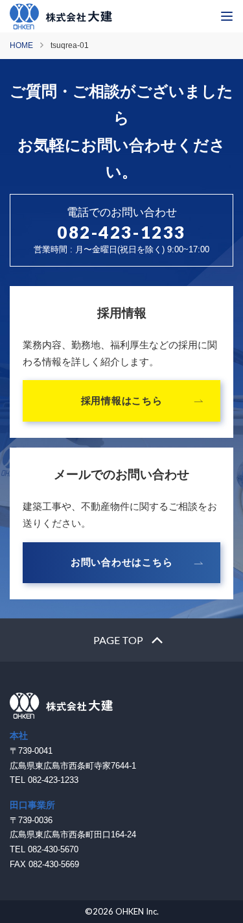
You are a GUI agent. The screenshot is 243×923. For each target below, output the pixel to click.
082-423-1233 (121, 232)
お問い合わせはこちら (122, 562)
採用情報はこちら (122, 400)
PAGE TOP (118, 640)
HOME (21, 45)
